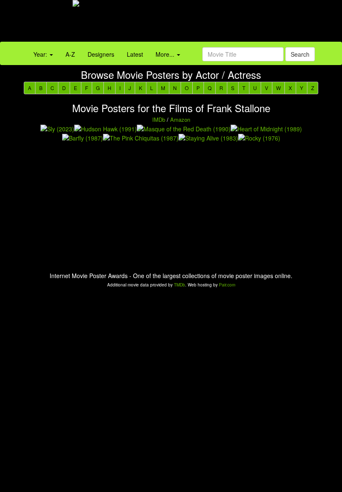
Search (300, 54)
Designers (101, 54)
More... (166, 54)
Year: (41, 54)
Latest (135, 54)
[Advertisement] (214, 23)
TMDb (179, 285)
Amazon (180, 119)
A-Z (70, 54)
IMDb (158, 119)
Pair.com (227, 285)
